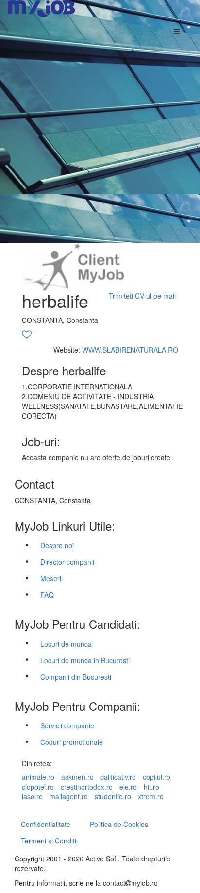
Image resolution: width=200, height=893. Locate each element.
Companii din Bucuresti (75, 677)
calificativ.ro (118, 777)
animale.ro (38, 777)
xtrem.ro (151, 796)
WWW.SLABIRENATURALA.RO (130, 349)
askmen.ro (77, 777)
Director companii (67, 562)
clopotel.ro (38, 787)
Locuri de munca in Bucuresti (85, 660)
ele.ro (128, 787)
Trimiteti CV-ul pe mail (142, 296)
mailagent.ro (69, 796)
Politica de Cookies (119, 824)
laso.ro (32, 796)
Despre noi (57, 545)
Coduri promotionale (71, 742)
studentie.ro (113, 796)
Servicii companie (67, 725)
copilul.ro (156, 777)
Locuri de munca (66, 644)
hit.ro (151, 787)
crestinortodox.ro (87, 787)
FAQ (47, 595)
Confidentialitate (45, 824)
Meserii (51, 578)
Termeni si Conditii (49, 840)
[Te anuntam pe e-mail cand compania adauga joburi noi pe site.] (27, 335)
